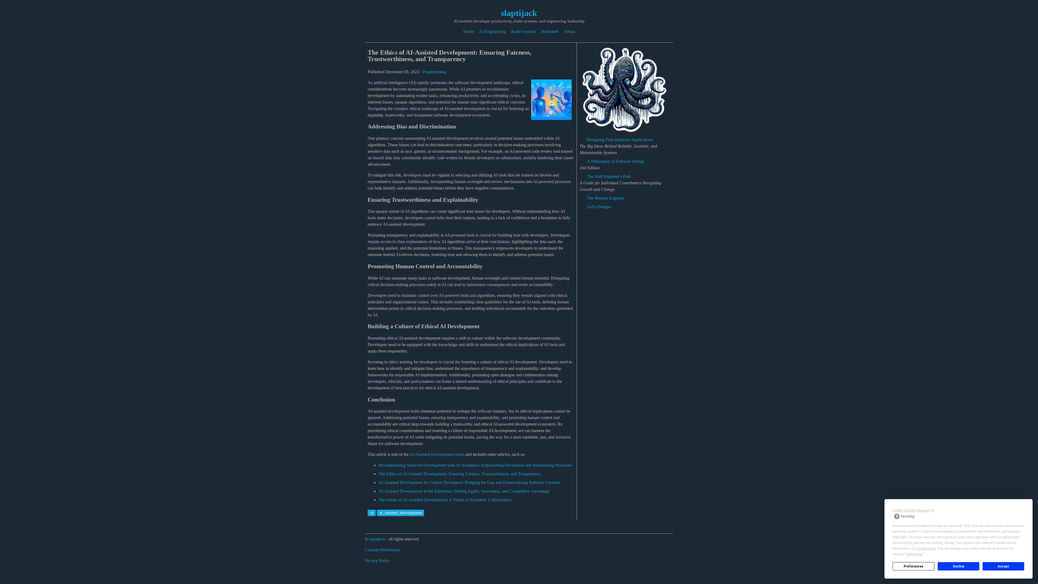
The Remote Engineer (605, 198)
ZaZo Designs (599, 206)
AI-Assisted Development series (437, 454)
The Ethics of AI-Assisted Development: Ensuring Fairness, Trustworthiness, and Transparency (459, 474)
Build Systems (523, 31)
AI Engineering (492, 31)
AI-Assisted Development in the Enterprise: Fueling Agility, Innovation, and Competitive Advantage (464, 491)
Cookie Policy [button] (926, 548)
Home (468, 31)
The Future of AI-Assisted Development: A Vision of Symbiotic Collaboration (444, 499)
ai (371, 512)
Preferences (913, 566)
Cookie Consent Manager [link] (911, 510)
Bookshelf (550, 31)
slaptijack (519, 13)
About (569, 31)
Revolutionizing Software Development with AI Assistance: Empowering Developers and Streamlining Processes (475, 465)
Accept (1003, 566)
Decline (958, 566)
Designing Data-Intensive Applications (620, 139)
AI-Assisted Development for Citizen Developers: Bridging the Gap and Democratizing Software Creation (469, 482)
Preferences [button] (914, 554)
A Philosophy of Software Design (615, 161)
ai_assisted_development (401, 512)
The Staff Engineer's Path (608, 176)
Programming (434, 71)
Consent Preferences (382, 550)
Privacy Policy (377, 560)
